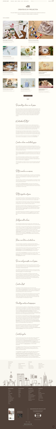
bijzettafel (34, 341)
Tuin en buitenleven (24, 252)
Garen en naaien (25, 208)
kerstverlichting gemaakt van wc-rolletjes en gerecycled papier (24, 353)
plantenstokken (18, 254)
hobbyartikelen (35, 135)
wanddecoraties (28, 249)
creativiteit (26, 159)
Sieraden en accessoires (24, 183)
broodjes (21, 271)
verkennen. (31, 212)
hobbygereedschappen (36, 320)
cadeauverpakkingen (27, 343)
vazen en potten (38, 312)
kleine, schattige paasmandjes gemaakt (22, 355)
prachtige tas (18, 347)
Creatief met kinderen (22, 152)
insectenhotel (19, 255)
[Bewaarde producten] (51, 1)
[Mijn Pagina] (50, 1)
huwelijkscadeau (28, 232)
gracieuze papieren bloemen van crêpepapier (26, 310)
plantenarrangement (18, 249)
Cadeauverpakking (18, 231)
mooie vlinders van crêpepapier (35, 316)
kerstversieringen (25, 289)
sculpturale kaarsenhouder (27, 340)
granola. (30, 271)
